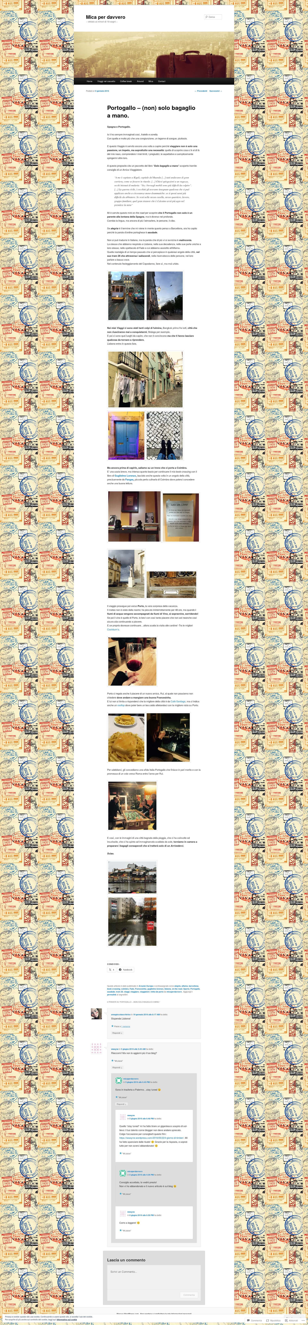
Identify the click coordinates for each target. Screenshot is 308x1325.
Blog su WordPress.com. (128, 1313)
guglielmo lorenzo (155, 988)
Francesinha (140, 988)
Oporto (186, 988)
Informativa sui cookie (67, 1319)
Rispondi (117, 1032)
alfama (185, 985)
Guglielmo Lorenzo (125, 475)
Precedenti (201, 90)
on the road (177, 988)
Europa (149, 985)
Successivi (216, 90)
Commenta (189, 1295)
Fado (132, 988)
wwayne (115, 1049)
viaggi (126, 991)
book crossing (113, 988)
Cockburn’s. (113, 629)
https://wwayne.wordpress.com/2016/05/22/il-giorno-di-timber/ (151, 1137)
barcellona (193, 985)
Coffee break (126, 81)
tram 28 (119, 991)
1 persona (125, 1026)
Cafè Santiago (178, 701)
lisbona (167, 988)
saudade (111, 991)
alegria (177, 985)
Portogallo (195, 988)
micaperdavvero (174, 991)
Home (89, 81)
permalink (111, 994)
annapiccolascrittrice (121, 1014)
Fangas (129, 479)
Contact (161, 81)
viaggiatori (145, 991)
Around (140, 81)
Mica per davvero (105, 16)
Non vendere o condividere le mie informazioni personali (165, 1313)
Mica (151, 81)
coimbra (125, 988)
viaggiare (134, 991)
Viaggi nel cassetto (106, 81)
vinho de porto (156, 991)
